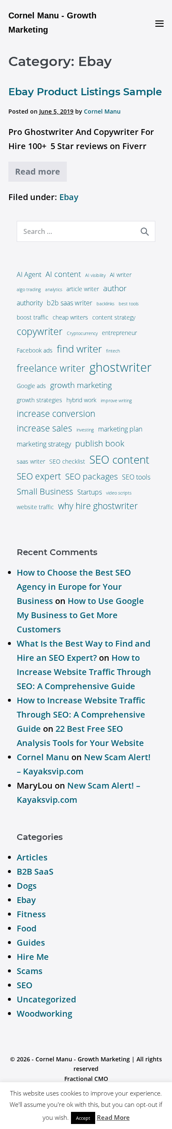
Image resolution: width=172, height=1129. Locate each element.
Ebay (68, 197)
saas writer (31, 461)
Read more (37, 171)
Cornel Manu (43, 757)
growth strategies (39, 400)
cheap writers (70, 317)
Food (26, 928)
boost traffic (32, 317)
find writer (79, 348)
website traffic (35, 507)
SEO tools (136, 477)
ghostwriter (120, 367)
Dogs (27, 885)
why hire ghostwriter (98, 506)
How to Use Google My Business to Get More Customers (80, 615)
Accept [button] (83, 1118)
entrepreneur (119, 333)
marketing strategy (44, 444)
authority (30, 302)
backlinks (105, 304)
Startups (89, 492)
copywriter (40, 331)
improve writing (116, 400)
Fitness (31, 914)
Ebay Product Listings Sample (85, 92)
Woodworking (44, 1013)
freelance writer (51, 368)
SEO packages (91, 476)
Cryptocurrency (82, 333)
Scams (30, 971)
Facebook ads (35, 350)
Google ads (31, 386)
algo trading (29, 289)
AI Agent (29, 274)
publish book (99, 443)
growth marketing (81, 385)
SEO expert (39, 476)
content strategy (113, 317)
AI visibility (95, 275)
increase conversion (56, 413)
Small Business (45, 491)
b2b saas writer (69, 302)
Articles (32, 857)
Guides (31, 942)
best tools (129, 304)
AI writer (121, 275)
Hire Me (33, 956)
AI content (63, 274)
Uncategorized (46, 999)
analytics (53, 289)
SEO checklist (67, 461)
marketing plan (120, 429)
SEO (25, 985)
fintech (113, 351)
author (114, 288)
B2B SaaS (35, 871)
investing (85, 430)
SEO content (119, 459)
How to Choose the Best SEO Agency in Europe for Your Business (74, 586)
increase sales (44, 428)
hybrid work (81, 400)
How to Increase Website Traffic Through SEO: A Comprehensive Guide (84, 672)
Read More (113, 1117)
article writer (82, 289)
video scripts (119, 493)
